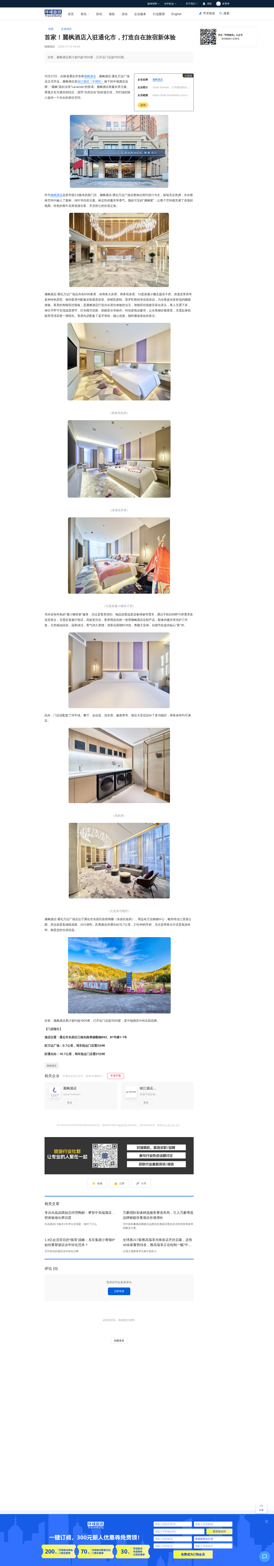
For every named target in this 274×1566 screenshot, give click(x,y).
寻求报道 (209, 13)
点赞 (119, 1183)
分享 (141, 1183)
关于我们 (190, 3)
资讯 (83, 14)
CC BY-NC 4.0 (171, 1125)
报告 (112, 14)
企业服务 (140, 14)
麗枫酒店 (90, 76)
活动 (124, 14)
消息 (209, 3)
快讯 (99, 14)
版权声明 (122, 1125)
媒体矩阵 (152, 3)
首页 (71, 14)
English (176, 14)
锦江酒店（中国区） (90, 81)
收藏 (97, 1183)
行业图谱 (159, 14)
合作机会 (169, 3)
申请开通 (115, 1075)
